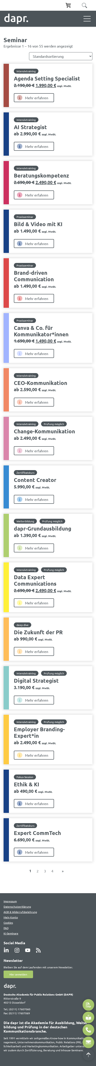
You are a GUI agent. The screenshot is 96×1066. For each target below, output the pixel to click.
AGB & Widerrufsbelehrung (20, 912)
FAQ (6, 928)
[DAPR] (16, 18)
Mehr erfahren (36, 97)
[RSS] (40, 950)
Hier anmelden (18, 974)
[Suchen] (84, 5)
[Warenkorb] (68, 5)
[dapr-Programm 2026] (88, 1005)
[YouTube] (29, 950)
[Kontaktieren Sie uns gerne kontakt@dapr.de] (88, 1042)
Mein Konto (11, 917)
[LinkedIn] (8, 950)
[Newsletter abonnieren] (88, 1017)
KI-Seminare (11, 933)
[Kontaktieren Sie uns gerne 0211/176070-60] (88, 1030)
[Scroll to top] (88, 1055)
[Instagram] (18, 950)
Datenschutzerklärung (17, 906)
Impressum (10, 901)
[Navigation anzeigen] (87, 18)
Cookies (8, 922)
